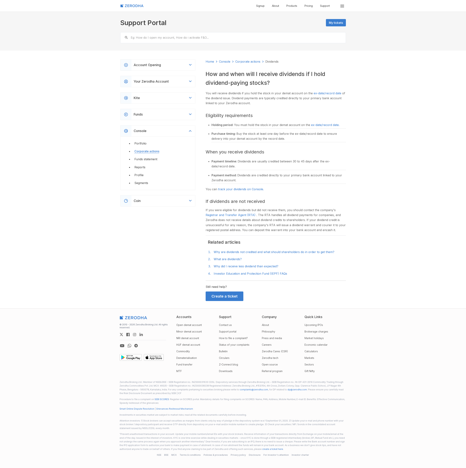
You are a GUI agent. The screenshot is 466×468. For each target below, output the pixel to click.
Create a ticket (224, 296)
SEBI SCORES (162, 399)
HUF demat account (188, 344)
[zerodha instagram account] (134, 334)
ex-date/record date (328, 93)
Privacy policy (238, 455)
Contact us (225, 324)
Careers (267, 344)
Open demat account (189, 324)
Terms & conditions (190, 455)
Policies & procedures (216, 455)
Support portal (227, 331)
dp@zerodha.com (297, 389)
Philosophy (268, 331)
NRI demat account (187, 338)
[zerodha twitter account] (121, 334)
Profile (139, 175)
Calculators (311, 351)
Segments (141, 183)
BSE (166, 455)
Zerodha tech (270, 357)
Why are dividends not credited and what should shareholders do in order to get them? (274, 252)
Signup (260, 5)
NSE (159, 455)
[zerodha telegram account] (136, 346)
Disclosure (255, 455)
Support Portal (143, 23)
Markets (309, 357)
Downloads (226, 371)
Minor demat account (189, 331)
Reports (139, 167)
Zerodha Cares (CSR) (275, 351)
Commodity (183, 351)
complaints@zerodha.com (254, 389)
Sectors (309, 364)
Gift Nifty (310, 371)
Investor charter (300, 455)
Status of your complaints (234, 344)
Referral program (272, 371)
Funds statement (145, 159)
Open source (270, 364)
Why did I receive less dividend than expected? (246, 266)
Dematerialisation (186, 357)
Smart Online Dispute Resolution (137, 408)
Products (291, 5)
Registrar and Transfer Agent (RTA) (231, 215)
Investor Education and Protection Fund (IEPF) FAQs (250, 273)
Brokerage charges (316, 331)
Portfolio (140, 143)
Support (325, 5)
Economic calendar (316, 344)
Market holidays (314, 338)
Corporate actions (146, 151)
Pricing (309, 5)
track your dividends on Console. (241, 189)
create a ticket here (272, 449)
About (275, 5)
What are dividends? (228, 259)
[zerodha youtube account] (122, 345)
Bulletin (223, 351)
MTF (179, 371)
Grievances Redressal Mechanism (174, 408)
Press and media (272, 338)
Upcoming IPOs (314, 324)
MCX (174, 455)
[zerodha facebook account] (128, 334)
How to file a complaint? (233, 338)
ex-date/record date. (325, 125)
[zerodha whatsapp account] (129, 346)
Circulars (224, 357)
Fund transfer (184, 364)
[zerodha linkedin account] (141, 334)
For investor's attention (276, 455)
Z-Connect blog (228, 364)
